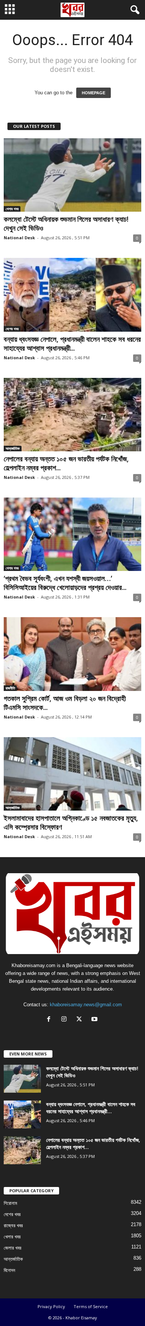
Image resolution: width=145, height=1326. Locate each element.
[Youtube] (95, 1020)
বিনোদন (9, 1270)
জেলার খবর (12, 1248)
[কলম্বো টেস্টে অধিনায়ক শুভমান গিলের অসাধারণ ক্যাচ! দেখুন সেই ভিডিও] (72, 175)
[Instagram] (65, 1020)
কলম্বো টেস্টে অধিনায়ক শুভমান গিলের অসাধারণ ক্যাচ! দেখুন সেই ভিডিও (66, 223)
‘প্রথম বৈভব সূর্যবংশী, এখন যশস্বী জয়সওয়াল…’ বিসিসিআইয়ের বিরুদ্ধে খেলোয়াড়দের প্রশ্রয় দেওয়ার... (65, 583)
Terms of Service (91, 1306)
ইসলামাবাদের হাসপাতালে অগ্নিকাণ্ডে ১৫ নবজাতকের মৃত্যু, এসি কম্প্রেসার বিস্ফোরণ (71, 822)
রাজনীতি (10, 688)
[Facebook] (50, 1020)
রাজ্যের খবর (13, 1225)
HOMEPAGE (93, 93)
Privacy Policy (51, 1306)
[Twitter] (80, 1020)
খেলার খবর (12, 208)
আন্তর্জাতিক (13, 448)
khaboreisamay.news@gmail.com (86, 1004)
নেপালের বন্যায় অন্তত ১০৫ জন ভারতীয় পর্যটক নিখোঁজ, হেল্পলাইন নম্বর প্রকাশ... (66, 463)
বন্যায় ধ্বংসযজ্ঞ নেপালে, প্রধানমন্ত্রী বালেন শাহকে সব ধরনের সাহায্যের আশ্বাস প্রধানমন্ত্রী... (72, 343)
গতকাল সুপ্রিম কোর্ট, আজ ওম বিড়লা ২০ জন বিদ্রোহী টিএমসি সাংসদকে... (65, 703)
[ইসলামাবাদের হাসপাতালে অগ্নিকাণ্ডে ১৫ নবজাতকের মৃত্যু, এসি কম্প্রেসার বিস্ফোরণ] (72, 774)
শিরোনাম (10, 1203)
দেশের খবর (12, 328)
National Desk (19, 237)
